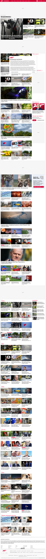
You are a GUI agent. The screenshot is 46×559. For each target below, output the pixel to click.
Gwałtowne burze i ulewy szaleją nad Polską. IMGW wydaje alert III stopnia (5, 236)
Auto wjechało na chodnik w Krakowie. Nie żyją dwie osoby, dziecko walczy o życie (16, 100)
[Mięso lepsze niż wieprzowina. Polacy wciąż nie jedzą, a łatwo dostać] (26, 204)
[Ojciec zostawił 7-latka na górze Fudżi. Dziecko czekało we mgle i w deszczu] (6, 106)
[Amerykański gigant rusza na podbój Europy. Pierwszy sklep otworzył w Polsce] (6, 401)
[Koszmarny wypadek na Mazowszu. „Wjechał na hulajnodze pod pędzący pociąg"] (6, 116)
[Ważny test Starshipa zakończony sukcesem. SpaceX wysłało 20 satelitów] (6, 476)
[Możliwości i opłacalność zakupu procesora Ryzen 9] (16, 487)
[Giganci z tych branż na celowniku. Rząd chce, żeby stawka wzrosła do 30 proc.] (6, 421)
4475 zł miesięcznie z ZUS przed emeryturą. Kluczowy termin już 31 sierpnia (15, 158)
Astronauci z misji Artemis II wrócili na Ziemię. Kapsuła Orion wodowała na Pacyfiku (26, 512)
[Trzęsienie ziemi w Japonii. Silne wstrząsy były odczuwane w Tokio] (26, 79)
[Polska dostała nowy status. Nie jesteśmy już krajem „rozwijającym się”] (16, 401)
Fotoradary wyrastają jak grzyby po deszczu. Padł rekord (16, 208)
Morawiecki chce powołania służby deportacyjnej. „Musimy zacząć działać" (26, 468)
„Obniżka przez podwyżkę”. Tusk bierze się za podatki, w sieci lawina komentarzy (5, 468)
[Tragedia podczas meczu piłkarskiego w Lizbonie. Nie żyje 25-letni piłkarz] (6, 79)
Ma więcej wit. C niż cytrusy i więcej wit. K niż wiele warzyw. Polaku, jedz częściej (26, 111)
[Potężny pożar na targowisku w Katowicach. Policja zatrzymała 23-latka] (16, 194)
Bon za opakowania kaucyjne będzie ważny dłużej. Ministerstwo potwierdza (15, 425)
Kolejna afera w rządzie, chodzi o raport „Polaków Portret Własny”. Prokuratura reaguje (5, 438)
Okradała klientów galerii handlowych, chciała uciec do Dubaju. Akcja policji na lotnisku (26, 74)
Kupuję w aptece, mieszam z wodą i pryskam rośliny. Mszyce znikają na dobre (5, 158)
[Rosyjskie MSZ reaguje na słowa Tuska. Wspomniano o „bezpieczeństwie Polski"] (16, 255)
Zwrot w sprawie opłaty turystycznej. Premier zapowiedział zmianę (15, 415)
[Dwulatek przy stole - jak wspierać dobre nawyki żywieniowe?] (16, 497)
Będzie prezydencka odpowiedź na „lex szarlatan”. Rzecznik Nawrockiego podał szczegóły (5, 459)
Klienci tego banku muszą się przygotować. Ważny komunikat (26, 405)
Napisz (34, 120)
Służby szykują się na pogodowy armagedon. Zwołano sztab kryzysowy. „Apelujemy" (15, 273)
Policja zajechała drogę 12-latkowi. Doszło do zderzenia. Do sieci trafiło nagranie (26, 236)
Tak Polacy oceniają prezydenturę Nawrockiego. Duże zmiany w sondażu (26, 458)
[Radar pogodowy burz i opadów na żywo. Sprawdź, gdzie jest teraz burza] (6, 241)
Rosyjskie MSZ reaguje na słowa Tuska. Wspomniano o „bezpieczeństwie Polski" (13, 262)
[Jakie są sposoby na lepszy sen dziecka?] (6, 487)
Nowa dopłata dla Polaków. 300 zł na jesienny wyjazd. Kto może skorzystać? (5, 415)
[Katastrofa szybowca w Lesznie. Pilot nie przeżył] (16, 278)
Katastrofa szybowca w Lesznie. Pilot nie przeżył (15, 282)
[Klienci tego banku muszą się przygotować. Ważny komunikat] (26, 401)
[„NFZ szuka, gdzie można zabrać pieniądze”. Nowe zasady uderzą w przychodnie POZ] (26, 529)
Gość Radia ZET (35, 102)
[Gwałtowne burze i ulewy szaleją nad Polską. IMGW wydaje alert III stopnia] (6, 231)
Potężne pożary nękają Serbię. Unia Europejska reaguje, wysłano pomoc (5, 74)
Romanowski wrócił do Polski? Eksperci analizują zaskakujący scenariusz (26, 448)
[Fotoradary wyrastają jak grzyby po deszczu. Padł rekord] (16, 204)
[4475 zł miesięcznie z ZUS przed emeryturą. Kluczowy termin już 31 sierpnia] (16, 153)
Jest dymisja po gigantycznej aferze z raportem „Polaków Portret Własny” (5, 283)
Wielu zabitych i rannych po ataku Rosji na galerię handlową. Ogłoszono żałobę (26, 199)
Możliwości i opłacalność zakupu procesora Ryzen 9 (16, 491)
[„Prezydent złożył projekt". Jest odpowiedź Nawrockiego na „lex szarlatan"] (26, 278)
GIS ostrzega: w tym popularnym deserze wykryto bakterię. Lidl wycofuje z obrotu (15, 84)
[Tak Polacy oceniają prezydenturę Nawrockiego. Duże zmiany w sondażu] (26, 454)
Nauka (2, 472)
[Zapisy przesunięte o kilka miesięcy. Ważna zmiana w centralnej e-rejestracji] (26, 519)
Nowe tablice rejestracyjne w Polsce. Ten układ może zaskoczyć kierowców (26, 415)
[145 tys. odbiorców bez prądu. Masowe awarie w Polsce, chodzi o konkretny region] (16, 116)
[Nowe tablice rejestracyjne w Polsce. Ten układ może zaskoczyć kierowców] (26, 411)
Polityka (3, 429)
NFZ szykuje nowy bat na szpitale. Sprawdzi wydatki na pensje (16, 534)
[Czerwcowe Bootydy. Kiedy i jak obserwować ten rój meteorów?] (16, 476)
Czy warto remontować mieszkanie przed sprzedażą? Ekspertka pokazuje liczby (26, 425)
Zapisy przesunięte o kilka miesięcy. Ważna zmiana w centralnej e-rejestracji (26, 524)
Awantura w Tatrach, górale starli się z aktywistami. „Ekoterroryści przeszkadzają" (26, 121)
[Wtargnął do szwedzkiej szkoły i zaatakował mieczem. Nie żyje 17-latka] (16, 348)
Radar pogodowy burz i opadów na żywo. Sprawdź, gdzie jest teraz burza (6, 246)
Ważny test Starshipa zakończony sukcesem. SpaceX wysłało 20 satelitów (6, 481)
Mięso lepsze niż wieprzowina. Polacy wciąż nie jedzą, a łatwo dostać (26, 209)
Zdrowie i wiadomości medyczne (8, 515)
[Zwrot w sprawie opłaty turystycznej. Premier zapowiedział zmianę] (16, 411)
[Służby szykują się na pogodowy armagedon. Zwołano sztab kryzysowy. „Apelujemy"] (16, 268)
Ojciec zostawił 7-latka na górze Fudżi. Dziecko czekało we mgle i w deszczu (5, 111)
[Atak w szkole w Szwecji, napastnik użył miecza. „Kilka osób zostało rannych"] (26, 378)
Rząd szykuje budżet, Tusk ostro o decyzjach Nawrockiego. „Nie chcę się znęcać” (5, 448)
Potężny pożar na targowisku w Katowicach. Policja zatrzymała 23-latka (15, 199)
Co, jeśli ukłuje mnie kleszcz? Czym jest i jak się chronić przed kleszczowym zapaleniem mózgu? (5, 512)
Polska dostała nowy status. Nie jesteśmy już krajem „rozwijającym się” (15, 405)
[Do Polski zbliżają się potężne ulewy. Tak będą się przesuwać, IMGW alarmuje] (6, 268)
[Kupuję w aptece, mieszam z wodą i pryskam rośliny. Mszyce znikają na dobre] (6, 153)
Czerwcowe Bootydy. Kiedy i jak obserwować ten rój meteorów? (15, 481)
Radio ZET (2, 15)
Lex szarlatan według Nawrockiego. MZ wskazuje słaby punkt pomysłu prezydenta (15, 524)
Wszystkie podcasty (38, 70)
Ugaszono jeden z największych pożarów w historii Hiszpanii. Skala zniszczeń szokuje (15, 225)
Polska (3, 300)
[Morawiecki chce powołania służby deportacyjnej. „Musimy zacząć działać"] (26, 464)
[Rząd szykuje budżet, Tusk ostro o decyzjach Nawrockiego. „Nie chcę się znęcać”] (6, 444)
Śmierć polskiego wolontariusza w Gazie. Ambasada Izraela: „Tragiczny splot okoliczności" (16, 236)
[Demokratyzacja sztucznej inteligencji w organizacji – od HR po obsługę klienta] (26, 487)
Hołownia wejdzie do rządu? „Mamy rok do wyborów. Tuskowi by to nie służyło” (16, 438)
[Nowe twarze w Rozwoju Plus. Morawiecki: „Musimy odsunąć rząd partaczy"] (26, 434)
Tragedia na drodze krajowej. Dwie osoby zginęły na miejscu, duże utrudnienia (26, 158)
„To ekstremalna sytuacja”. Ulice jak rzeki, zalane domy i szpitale (26, 148)
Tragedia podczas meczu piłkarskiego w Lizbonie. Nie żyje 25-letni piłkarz (5, 84)
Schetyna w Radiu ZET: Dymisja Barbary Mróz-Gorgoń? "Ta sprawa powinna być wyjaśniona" (38, 112)
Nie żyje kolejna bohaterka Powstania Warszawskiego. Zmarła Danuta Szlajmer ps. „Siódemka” (15, 246)
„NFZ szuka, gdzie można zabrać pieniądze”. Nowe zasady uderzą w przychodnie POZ (26, 534)
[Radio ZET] (2, 1)
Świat (2, 343)
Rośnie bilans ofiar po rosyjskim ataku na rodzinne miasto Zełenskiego (26, 246)
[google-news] (7, 553)
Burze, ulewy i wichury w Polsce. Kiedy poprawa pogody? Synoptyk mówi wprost (15, 137)
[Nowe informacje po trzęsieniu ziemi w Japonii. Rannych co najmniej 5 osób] (8, 57)
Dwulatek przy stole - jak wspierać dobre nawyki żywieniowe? (15, 501)
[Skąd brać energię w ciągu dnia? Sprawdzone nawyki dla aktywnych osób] (26, 476)
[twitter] (3, 553)
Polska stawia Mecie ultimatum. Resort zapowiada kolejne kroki (26, 395)
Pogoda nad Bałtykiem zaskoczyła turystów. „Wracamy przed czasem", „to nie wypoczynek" (14, 188)
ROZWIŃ (23, 548)
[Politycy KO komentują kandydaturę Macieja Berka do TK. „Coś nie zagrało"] (16, 464)
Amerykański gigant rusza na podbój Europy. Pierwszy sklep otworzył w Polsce (5, 405)
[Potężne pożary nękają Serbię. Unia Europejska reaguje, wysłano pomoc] (6, 69)
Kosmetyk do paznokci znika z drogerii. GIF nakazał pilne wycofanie (5, 534)
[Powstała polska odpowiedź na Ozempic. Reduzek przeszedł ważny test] (6, 194)
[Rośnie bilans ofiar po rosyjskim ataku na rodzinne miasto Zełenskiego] (26, 241)
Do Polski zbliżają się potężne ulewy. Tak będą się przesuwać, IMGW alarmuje (5, 273)
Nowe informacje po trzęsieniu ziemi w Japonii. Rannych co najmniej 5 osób (7, 63)
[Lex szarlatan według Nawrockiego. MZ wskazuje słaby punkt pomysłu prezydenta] (16, 519)
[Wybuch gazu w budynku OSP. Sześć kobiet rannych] (16, 143)
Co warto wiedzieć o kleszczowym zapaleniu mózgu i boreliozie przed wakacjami (5, 501)
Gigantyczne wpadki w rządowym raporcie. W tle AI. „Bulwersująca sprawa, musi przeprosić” (15, 448)
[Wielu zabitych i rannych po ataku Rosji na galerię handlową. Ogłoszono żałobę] (26, 194)
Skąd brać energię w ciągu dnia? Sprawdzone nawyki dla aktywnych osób (26, 481)
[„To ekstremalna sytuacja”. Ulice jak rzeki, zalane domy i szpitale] (26, 143)
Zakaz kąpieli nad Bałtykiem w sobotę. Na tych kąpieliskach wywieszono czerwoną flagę (6, 148)
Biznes (2, 386)
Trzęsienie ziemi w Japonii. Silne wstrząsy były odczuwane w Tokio (26, 84)
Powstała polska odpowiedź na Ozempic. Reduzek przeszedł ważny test (6, 199)
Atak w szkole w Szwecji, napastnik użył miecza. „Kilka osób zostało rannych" (26, 382)
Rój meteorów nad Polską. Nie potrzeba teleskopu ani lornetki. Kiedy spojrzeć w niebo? (26, 501)
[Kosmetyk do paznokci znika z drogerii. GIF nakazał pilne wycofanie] (6, 529)
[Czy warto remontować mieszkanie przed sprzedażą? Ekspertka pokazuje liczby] (26, 421)
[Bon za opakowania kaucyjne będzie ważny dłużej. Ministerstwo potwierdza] (16, 421)
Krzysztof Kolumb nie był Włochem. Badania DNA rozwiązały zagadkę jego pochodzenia (15, 512)
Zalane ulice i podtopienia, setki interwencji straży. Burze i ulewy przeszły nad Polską (6, 209)
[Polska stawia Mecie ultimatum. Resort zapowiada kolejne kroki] (26, 391)
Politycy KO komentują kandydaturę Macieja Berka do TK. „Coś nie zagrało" (16, 468)
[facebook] (2, 553)
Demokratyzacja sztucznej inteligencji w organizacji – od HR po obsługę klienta (26, 491)
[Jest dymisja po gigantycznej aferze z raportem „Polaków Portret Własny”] (6, 278)
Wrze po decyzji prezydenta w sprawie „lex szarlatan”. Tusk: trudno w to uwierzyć (16, 458)
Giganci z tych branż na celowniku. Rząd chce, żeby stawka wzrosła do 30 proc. (5, 425)
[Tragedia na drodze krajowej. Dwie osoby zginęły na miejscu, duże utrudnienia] (26, 153)
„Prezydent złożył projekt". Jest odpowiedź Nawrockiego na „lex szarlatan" (26, 283)
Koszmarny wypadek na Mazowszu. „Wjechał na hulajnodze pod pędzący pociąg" (5, 121)
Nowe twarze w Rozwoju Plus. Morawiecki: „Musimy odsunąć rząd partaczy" (26, 438)
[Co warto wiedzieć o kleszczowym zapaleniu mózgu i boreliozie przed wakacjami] (6, 497)
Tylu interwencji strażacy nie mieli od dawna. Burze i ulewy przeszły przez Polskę (16, 74)
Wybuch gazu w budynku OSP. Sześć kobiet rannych (16, 147)
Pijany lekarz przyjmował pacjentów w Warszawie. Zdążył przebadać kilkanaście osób (16, 111)
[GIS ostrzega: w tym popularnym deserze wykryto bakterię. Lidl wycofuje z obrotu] (16, 79)
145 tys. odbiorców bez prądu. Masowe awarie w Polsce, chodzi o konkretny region (16, 121)
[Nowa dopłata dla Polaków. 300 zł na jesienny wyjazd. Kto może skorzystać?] (6, 411)
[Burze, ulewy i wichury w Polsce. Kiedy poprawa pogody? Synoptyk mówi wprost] (16, 130)
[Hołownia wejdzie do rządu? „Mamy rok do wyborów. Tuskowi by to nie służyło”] (16, 434)
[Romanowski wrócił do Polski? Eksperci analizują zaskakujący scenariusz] (26, 444)
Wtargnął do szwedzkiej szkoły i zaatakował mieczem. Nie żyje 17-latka (16, 352)
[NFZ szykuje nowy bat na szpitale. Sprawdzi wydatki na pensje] (16, 529)
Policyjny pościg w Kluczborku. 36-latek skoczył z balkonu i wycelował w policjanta (26, 273)
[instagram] (5, 553)
